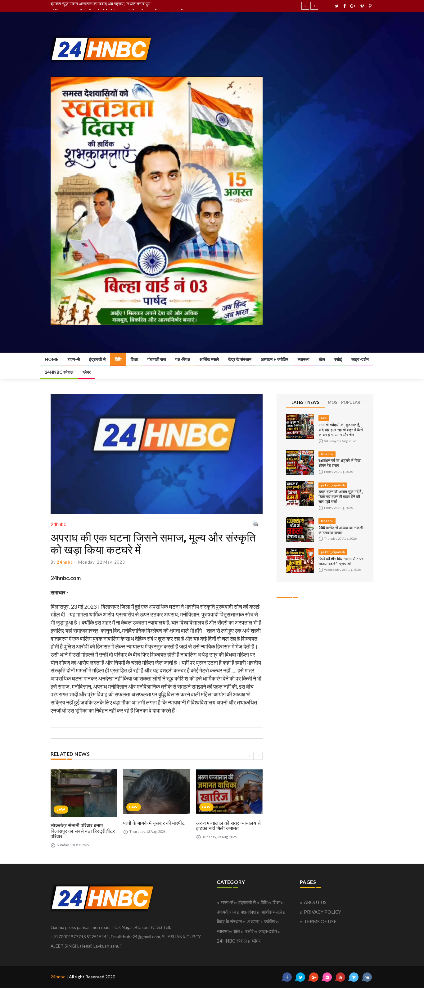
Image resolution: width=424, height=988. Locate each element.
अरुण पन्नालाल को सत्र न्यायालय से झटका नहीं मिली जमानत (228, 825)
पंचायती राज (156, 359)
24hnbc (58, 976)
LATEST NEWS (305, 402)
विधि (118, 359)
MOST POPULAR (344, 402)
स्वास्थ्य (303, 359)
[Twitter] (337, 6)
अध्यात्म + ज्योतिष (274, 359)
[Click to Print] (255, 523)
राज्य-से (74, 359)
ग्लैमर (256, 941)
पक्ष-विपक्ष (182, 359)
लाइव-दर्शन (360, 359)
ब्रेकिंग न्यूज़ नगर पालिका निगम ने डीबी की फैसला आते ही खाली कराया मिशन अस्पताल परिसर (119, 5)
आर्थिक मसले (209, 359)
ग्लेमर (87, 372)
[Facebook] (344, 6)
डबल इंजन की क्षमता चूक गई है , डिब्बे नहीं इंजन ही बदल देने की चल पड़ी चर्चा (340, 496)
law (60, 809)
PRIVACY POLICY (322, 912)
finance (327, 454)
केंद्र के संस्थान (239, 359)
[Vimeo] (362, 6)
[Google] (352, 6)
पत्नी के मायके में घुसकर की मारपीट (154, 823)
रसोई (338, 359)
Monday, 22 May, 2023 (101, 562)
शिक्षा (134, 359)
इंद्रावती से (97, 359)
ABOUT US (315, 902)
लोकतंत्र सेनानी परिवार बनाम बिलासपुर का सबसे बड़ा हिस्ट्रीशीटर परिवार (83, 831)
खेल (322, 359)
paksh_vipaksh (333, 485)
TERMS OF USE (320, 921)
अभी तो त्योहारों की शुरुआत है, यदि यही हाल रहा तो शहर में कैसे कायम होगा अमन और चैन (340, 429)
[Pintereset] (370, 6)
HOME (51, 359)
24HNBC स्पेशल (59, 372)
